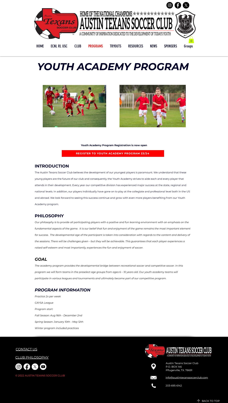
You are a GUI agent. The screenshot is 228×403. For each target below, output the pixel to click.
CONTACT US (26, 349)
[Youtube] (43, 366)
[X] (186, 5)
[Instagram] (169, 5)
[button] (191, 39)
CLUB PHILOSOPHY (32, 357)
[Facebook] (178, 5)
